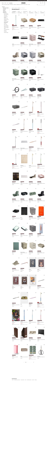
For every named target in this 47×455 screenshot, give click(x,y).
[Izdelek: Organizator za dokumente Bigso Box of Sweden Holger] (41, 194)
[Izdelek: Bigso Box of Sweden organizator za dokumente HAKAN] (41, 246)
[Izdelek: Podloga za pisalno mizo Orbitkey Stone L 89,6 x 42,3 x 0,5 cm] (24, 176)
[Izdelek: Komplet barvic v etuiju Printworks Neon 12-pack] (41, 211)
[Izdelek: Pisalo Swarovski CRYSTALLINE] (41, 315)
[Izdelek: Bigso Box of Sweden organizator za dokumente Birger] (33, 89)
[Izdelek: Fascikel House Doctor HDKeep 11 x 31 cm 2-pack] (33, 350)
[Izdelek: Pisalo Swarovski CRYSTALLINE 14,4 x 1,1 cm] (24, 315)
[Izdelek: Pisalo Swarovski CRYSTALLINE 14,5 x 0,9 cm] (24, 124)
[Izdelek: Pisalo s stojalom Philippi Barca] (41, 72)
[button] (14, 11)
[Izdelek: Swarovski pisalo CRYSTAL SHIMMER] (16, 124)
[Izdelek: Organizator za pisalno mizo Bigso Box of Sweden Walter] (24, 194)
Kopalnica (15, 4)
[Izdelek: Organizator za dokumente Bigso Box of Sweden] (33, 211)
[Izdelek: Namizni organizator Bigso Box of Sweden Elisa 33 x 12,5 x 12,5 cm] (33, 332)
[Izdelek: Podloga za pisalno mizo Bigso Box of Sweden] (24, 142)
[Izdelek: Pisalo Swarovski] (33, 142)
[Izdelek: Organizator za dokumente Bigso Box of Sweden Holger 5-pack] (16, 55)
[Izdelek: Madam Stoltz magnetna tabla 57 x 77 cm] (24, 159)
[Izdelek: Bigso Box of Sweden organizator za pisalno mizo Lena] (16, 263)
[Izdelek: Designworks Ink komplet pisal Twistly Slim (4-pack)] (41, 228)
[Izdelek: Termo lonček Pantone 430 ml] (16, 350)
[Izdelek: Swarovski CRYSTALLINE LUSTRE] (24, 107)
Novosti (3, 4)
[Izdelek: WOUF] (24, 298)
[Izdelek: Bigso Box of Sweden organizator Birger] (41, 89)
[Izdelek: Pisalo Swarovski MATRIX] (33, 124)
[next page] (33, 362)
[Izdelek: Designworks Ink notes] (16, 246)
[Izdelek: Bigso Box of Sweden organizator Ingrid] (33, 228)
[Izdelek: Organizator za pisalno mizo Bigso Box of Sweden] (33, 37)
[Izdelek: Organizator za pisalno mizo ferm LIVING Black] (16, 211)
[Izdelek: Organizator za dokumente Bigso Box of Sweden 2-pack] (41, 176)
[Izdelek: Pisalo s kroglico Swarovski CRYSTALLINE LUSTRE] (16, 298)
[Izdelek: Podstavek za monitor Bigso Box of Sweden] (24, 37)
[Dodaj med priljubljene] (18, 15)
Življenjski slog (18, 4)
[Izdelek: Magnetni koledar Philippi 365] (16, 89)
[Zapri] (44, 0)
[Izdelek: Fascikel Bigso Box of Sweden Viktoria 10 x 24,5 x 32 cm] (24, 332)
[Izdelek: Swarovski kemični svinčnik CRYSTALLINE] (16, 20)
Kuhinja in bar (11, 4)
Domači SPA (21, 4)
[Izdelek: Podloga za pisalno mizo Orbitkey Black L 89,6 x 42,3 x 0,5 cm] (16, 37)
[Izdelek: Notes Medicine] (16, 315)
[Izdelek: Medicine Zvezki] (33, 280)
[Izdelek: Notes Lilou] (24, 211)
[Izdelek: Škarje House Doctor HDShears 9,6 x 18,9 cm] (41, 350)
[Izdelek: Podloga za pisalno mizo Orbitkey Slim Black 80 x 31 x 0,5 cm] (41, 20)
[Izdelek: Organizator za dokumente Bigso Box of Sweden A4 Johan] (33, 55)
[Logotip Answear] (23, 3)
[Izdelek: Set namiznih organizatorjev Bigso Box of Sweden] (33, 176)
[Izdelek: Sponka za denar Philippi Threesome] (24, 228)
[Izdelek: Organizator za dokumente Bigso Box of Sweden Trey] (24, 55)
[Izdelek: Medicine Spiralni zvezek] (33, 263)
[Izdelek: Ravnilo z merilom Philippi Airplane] (24, 89)
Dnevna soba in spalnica (7, 4)
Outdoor (29, 4)
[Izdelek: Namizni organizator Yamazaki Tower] (41, 37)
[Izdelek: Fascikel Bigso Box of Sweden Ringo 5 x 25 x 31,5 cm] (16, 332)
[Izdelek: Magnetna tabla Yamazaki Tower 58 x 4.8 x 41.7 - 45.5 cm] (41, 332)
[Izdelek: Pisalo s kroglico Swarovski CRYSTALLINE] (16, 142)
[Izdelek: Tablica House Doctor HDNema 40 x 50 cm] (16, 176)
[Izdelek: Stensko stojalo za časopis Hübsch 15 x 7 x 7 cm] (24, 350)
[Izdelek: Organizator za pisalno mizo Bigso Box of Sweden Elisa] (33, 194)
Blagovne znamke (26, 4)
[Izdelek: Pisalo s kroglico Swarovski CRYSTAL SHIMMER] (41, 280)
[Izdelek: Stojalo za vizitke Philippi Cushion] (16, 228)
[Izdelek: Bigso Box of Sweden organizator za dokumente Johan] (24, 246)
